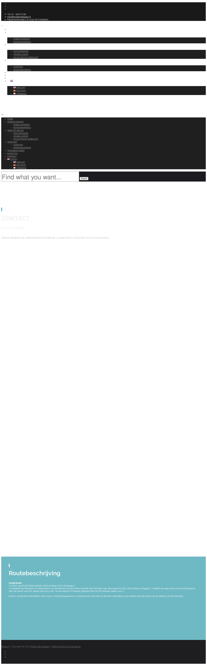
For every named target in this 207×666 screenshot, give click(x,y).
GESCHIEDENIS (20, 51)
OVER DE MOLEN (17, 45)
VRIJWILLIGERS (20, 54)
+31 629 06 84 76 (10, 460)
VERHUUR (15, 60)
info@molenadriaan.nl (19, 16)
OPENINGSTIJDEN (15, 150)
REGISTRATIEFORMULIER (25, 57)
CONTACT (15, 78)
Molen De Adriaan (40, 646)
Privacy (5, 646)
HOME (10, 118)
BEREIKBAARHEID (22, 127)
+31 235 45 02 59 (9, 450)
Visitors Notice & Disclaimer (66, 646)
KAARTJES (12, 153)
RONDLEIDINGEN (17, 32)
